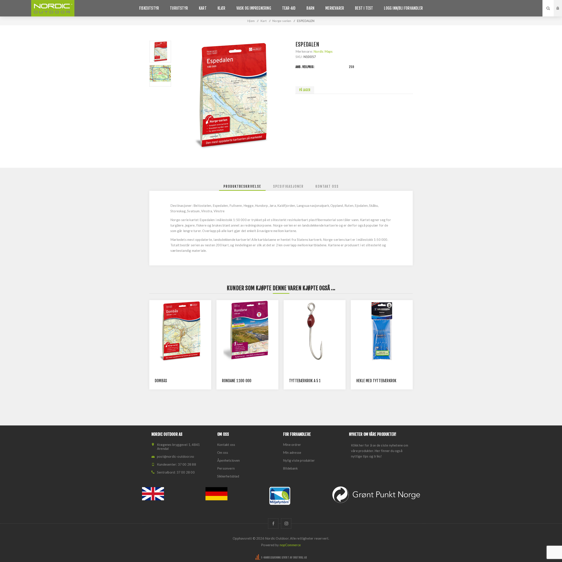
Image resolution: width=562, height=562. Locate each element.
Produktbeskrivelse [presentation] (242, 186)
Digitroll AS (300, 557)
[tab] (242, 186)
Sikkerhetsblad (228, 476)
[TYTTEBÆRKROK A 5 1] (315, 331)
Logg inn (561, 4)
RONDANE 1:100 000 (236, 380)
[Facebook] (273, 523)
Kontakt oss (226, 445)
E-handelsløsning (271, 557)
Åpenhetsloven (228, 460)
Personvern (226, 468)
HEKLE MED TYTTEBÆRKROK (376, 380)
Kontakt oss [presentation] (327, 186)
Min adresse (292, 452)
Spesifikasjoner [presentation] (288, 186)
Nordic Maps (323, 51)
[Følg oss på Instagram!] (286, 523)
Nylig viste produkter (299, 460)
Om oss (222, 452)
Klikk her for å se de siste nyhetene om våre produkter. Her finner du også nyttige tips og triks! (379, 450)
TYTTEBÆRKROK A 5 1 (305, 380)
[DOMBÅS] (180, 331)
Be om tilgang (561, 12)
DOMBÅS (161, 380)
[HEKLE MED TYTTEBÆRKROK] (382, 331)
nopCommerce (290, 545)
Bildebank (290, 468)
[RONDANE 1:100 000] (247, 331)
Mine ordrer (292, 445)
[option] (160, 52)
